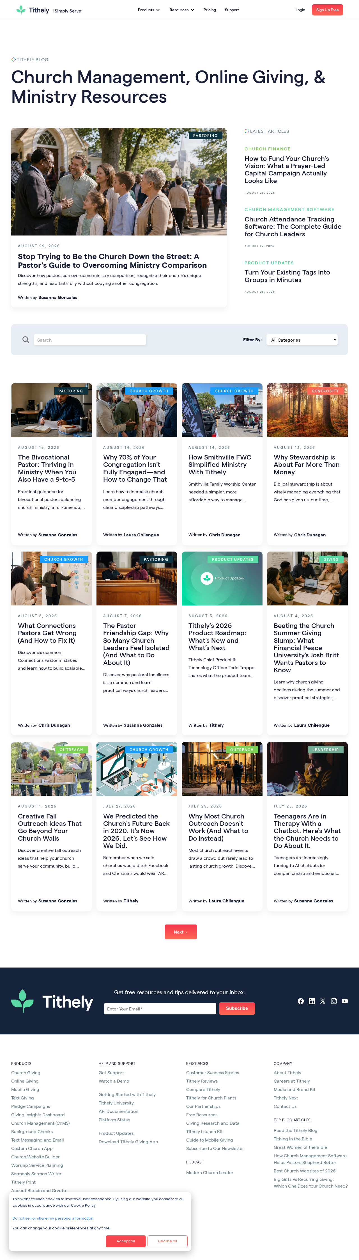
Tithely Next (286, 1097)
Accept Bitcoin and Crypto (38, 1190)
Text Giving (22, 1097)
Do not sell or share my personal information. (53, 1218)
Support (232, 9)
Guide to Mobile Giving (209, 1139)
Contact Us (285, 1106)
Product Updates (116, 1133)
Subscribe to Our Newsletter (215, 1148)
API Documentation (118, 1111)
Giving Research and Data (213, 1123)
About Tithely (287, 1072)
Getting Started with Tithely (127, 1094)
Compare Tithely (203, 1089)
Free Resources (201, 1114)
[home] (49, 9)
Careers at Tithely (292, 1080)
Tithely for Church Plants (211, 1097)
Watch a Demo (114, 1080)
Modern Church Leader (209, 1172)
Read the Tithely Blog (295, 1130)
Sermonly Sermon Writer (36, 1173)
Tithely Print (23, 1181)
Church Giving (25, 1072)
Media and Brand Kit (295, 1089)
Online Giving (25, 1080)
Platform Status (114, 1119)
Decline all (167, 1241)
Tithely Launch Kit (204, 1131)
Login (300, 9)
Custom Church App (32, 1148)
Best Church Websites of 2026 (305, 1170)
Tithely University (116, 1102)
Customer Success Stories (212, 1072)
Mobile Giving (25, 1089)
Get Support (111, 1072)
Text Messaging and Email (37, 1139)
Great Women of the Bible (300, 1147)
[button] (149, 10)
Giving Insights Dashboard (38, 1114)
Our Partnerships (203, 1106)
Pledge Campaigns (30, 1106)
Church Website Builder (35, 1156)
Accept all (126, 1241)
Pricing (210, 9)
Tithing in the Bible (293, 1138)
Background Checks (32, 1131)
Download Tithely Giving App (128, 1141)
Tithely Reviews (202, 1080)
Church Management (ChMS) (40, 1123)
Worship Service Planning (37, 1165)
